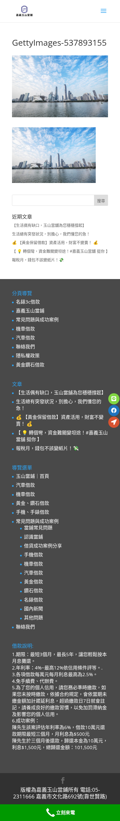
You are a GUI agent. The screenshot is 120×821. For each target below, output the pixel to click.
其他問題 (33, 617)
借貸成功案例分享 (43, 546)
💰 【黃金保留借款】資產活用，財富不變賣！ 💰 (55, 242)
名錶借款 (33, 600)
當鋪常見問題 (38, 527)
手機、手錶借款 (32, 512)
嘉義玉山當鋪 (30, 310)
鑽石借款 (33, 590)
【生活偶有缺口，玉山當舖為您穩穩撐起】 (49, 225)
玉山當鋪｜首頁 (32, 476)
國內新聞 (33, 608)
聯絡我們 (25, 346)
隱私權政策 (28, 355)
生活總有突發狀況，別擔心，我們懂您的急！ (51, 233)
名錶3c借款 (28, 302)
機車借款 (25, 329)
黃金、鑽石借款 (32, 503)
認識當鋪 (33, 537)
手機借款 (33, 554)
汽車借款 (25, 337)
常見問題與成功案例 (37, 319)
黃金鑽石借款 (30, 364)
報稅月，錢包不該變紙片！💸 (38, 259)
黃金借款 (33, 581)
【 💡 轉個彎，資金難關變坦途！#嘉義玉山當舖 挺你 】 (61, 251)
